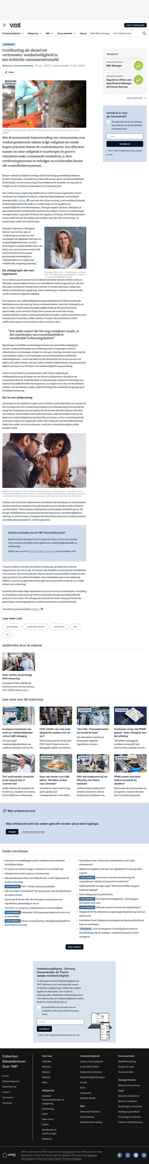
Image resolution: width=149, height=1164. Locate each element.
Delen (11, 72)
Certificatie (59, 627)
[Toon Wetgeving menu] (40, 33)
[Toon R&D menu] (52, 33)
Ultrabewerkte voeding (91, 1122)
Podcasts (46, 1077)
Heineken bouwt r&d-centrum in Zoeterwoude (27, 873)
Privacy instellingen (72, 1158)
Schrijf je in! (125, 144)
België (121, 1090)
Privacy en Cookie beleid (49, 1158)
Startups (46, 1072)
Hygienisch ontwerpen (91, 1072)
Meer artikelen (74, 947)
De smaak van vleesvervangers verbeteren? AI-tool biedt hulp (34, 869)
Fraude (83, 1082)
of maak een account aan (33, 832)
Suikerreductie (87, 1117)
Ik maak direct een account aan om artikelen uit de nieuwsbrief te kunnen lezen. (127, 125)
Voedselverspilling (127, 1061)
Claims (45, 1124)
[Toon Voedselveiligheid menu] (22, 33)
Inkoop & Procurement (129, 1085)
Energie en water (126, 1066)
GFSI (75, 627)
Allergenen (47, 1138)
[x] (127, 1155)
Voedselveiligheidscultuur (92, 1077)
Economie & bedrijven (128, 1096)
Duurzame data (125, 1072)
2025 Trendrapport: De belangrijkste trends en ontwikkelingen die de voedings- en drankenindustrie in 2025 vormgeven (109, 932)
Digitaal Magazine (10, 1081)
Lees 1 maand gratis (135, 25)
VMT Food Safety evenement (41, 551)
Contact (6, 1092)
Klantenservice (9, 1086)
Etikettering (48, 1108)
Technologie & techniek (129, 1117)
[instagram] (144, 1155)
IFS (7, 635)
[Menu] (4, 25)
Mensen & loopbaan (127, 1101)
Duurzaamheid (126, 1055)
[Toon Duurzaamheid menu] (74, 33)
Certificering (12, 627)
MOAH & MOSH (87, 1098)
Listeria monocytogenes (91, 1061)
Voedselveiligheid (90, 1055)
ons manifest (68, 1151)
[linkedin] (136, 1155)
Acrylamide (85, 1093)
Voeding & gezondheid (128, 1111)
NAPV (45, 1114)
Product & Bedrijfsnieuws (130, 1122)
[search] (144, 33)
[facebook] (119, 1155)
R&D (82, 1106)
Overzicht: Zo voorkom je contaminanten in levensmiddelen (34, 908)
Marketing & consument (130, 1106)
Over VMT (10, 1066)
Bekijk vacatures (135, 98)
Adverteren (7, 1097)
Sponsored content (36, 627)
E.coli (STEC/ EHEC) (89, 1066)
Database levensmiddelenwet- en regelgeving (53, 1100)
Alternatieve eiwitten (90, 1111)
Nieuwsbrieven (14, 1061)
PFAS (82, 1087)
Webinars (46, 1066)
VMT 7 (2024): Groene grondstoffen (38, 886)
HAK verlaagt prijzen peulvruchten (96, 894)
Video (44, 1082)
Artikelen (46, 1061)
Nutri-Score (47, 1119)
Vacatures (7, 1103)
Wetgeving (48, 1090)
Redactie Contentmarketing (17, 65)
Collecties (10, 1056)
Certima (22, 200)
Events (5, 1076)
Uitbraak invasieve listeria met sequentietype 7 (118, 907)
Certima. (35, 609)
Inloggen (12, 832)
